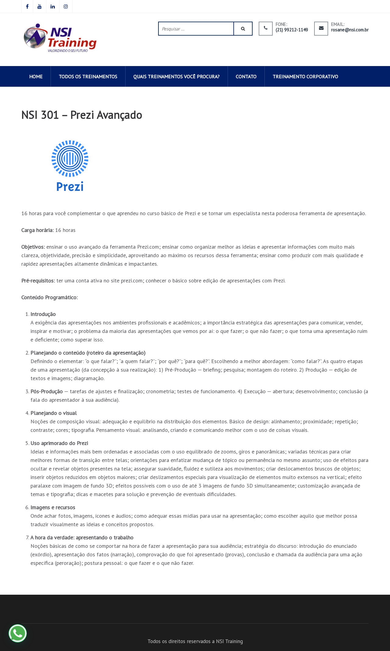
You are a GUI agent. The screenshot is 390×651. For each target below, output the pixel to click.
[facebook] (27, 6)
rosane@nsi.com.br (350, 30)
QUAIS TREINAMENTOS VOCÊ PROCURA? (176, 76)
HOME (36, 76)
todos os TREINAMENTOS (88, 76)
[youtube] (39, 6)
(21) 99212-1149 (292, 30)
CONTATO (246, 76)
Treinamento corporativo (305, 76)
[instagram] (65, 6)
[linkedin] (52, 6)
